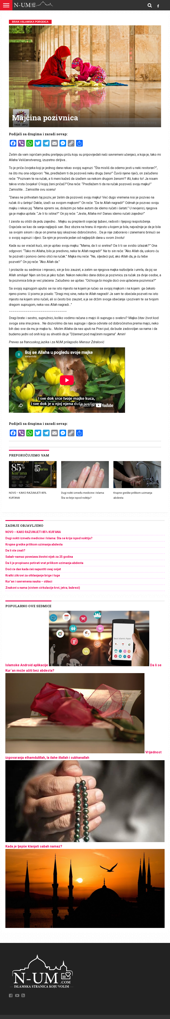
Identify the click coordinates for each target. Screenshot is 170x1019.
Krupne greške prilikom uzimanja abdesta (34, 544)
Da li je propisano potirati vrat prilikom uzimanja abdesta (44, 563)
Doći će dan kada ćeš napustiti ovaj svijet (33, 569)
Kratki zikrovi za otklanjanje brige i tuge (32, 575)
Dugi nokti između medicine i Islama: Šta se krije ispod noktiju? (48, 538)
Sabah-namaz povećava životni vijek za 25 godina (39, 556)
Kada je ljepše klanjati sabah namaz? (33, 846)
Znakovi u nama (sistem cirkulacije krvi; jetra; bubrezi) (42, 587)
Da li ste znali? (15, 550)
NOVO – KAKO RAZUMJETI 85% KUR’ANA (33, 532)
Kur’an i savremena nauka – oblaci (28, 581)
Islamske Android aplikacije (26, 665)
